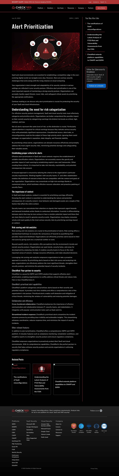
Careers (58, 427)
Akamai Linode (45, 434)
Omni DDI (15, 463)
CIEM (13, 432)
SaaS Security (31, 421)
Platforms (15, 421)
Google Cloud (45, 431)
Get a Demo (101, 8)
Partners (90, 8)
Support (58, 435)
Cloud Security (46, 421)
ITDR (13, 449)
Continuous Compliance (15, 456)
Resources (71, 8)
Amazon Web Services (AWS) (46, 425)
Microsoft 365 (30, 424)
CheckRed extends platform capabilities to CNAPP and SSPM (95, 57)
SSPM (77, 18)
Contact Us (96, 2)
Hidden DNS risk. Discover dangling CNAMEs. (38, 2)
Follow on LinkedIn (96, 86)
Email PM (15, 447)
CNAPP (14, 438)
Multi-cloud (44, 437)
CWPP (14, 435)
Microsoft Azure (46, 429)
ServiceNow (30, 432)
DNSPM (14, 427)
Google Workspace (32, 427)
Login (90, 2)
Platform (40, 8)
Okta (27, 435)
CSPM (71, 18)
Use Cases (60, 8)
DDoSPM (14, 465)
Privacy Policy (94, 468)
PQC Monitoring (17, 444)
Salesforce (29, 430)
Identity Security (17, 452)
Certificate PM (16, 441)
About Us (58, 424)
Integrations (15, 460)
